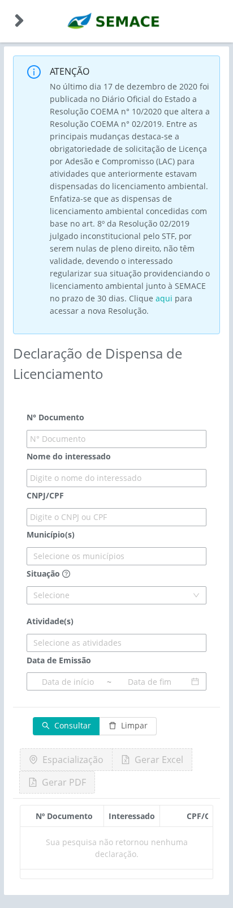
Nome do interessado (69, 456)
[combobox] (116, 556)
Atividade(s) (50, 621)
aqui (164, 298)
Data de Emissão (59, 660)
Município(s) (51, 534)
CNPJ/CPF (45, 495)
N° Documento (55, 417)
